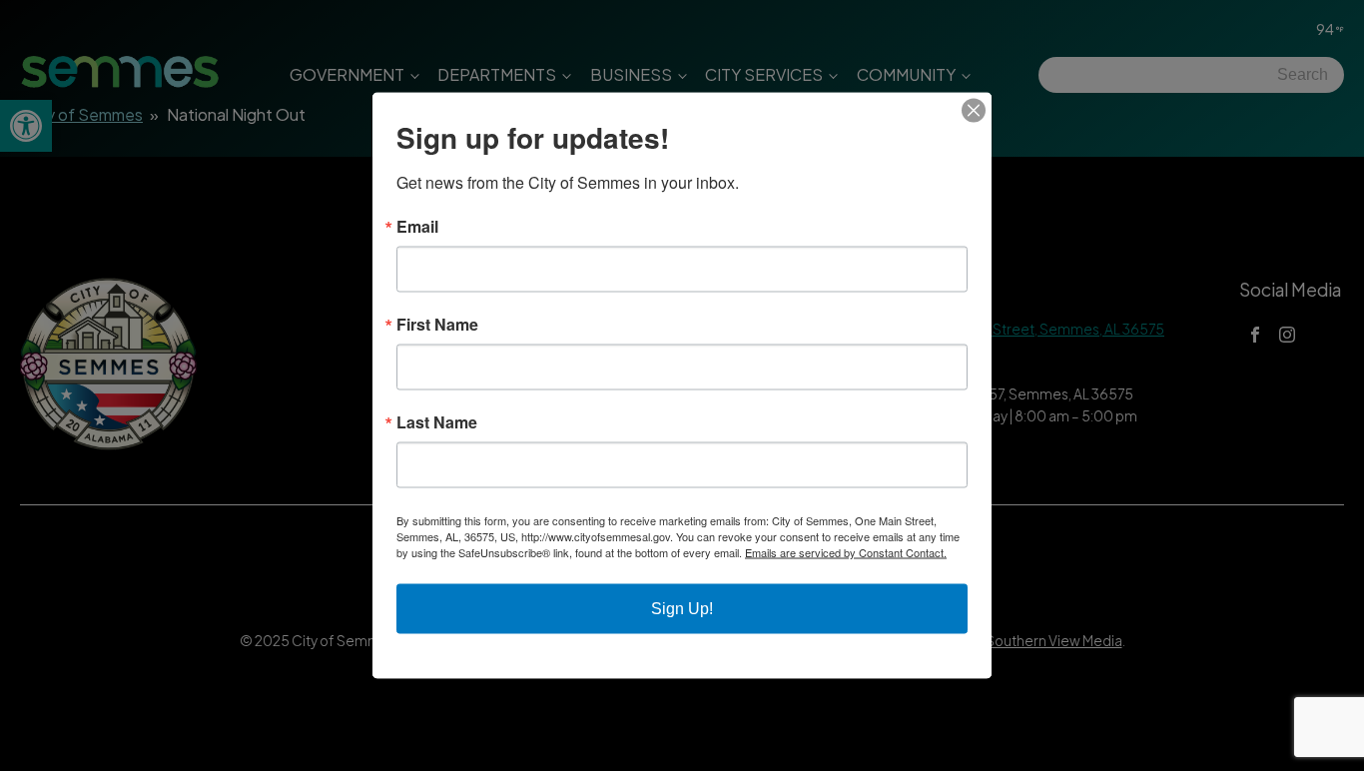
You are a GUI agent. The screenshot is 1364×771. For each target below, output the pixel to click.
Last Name (436, 422)
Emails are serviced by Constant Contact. (846, 552)
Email (417, 227)
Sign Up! (682, 608)
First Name (437, 325)
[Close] (974, 111)
